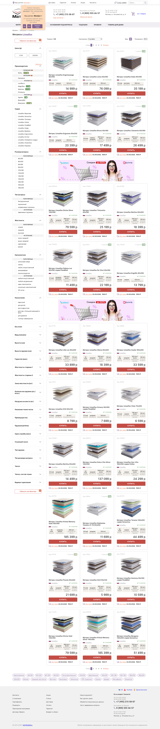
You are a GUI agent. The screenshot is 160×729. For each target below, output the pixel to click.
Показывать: (139, 39)
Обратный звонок (86, 17)
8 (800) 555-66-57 (91, 13)
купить (63, 93)
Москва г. (27, 2)
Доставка (52, 2)
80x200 (38, 675)
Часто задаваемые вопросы (90, 705)
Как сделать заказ (86, 698)
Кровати (97, 25)
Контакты (93, 2)
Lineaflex (27, 34)
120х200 (82, 675)
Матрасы (20, 25)
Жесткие (53, 679)
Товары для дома (115, 25)
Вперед (105, 45)
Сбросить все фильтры (28, 41)
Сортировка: (83, 39)
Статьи (48, 698)
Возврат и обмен (52, 712)
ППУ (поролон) (87, 679)
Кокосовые (63, 679)
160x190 (123, 675)
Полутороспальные (69, 675)
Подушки (83, 25)
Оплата (73, 2)
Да (24, 26)
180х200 (141, 675)
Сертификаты (17, 702)
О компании (17, 698)
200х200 (17, 679)
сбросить (38, 64)
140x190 (114, 675)
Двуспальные (93, 675)
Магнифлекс (117, 679)
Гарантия (63, 2)
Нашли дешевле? (86, 695)
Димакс (106, 679)
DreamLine (128, 679)
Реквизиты (16, 705)
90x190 (47, 675)
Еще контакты (58, 17)
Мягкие (25, 679)
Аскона (97, 679)
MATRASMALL (28, 725)
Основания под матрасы (61, 25)
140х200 (104, 675)
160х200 (132, 675)
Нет (29, 26)
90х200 (56, 675)
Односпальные (19, 675)
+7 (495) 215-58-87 (65, 14)
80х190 (30, 675)
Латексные (74, 679)
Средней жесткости (39, 679)
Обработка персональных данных (92, 702)
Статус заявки (121, 2)
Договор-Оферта (18, 712)
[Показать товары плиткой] (130, 39)
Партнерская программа (21, 708)
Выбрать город (37, 26)
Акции (83, 2)
